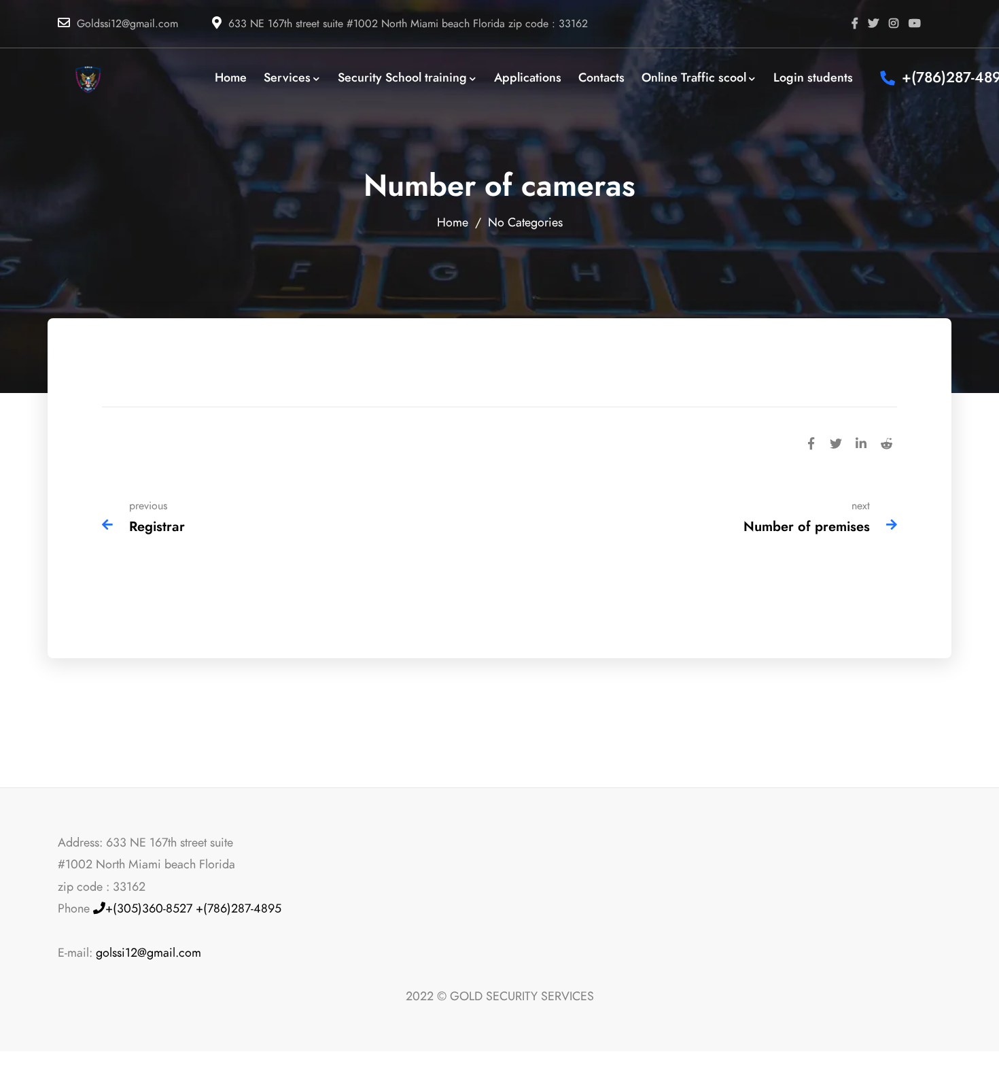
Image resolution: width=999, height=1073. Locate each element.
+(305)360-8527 (148, 908)
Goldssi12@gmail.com (127, 23)
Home (452, 222)
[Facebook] (811, 442)
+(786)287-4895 (238, 908)
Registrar (157, 526)
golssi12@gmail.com (148, 952)
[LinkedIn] (861, 442)
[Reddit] (886, 442)
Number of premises (806, 526)
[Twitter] (836, 442)
